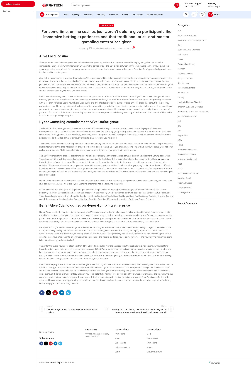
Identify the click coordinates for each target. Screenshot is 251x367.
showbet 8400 (184, 178)
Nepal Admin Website (102, 48)
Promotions (120, 334)
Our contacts (120, 343)
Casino (181, 59)
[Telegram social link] (68, 292)
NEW (180, 140)
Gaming (181, 97)
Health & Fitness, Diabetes (190, 102)
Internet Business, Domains (190, 106)
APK (179, 30)
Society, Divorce (185, 182)
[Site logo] (52, 5)
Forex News (183, 92)
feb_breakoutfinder (186, 87)
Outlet (117, 351)
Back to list (106, 309)
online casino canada (187, 154)
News (180, 144)
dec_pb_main (183, 83)
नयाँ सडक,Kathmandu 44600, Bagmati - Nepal (97, 335)
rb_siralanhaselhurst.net (188, 173)
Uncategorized (184, 192)
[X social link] (48, 292)
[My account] (186, 14)
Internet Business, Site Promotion (193, 111)
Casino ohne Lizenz (186, 64)
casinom (181, 68)
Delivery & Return (122, 347)
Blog (180, 45)
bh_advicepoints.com (187, 35)
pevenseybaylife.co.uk (187, 159)
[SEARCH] (176, 5)
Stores (117, 338)
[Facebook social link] (42, 292)
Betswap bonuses (160, 159)
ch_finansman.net (185, 73)
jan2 (179, 121)
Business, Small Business (189, 49)
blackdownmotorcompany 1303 (192, 40)
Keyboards (183, 135)
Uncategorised (106, 25)
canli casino (183, 54)
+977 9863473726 (193, 6)
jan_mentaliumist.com (187, 116)
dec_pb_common (185, 78)
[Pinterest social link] (55, 292)
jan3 (179, 125)
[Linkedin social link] (61, 292)
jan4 (179, 130)
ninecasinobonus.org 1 (188, 149)
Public (180, 168)
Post (180, 163)
